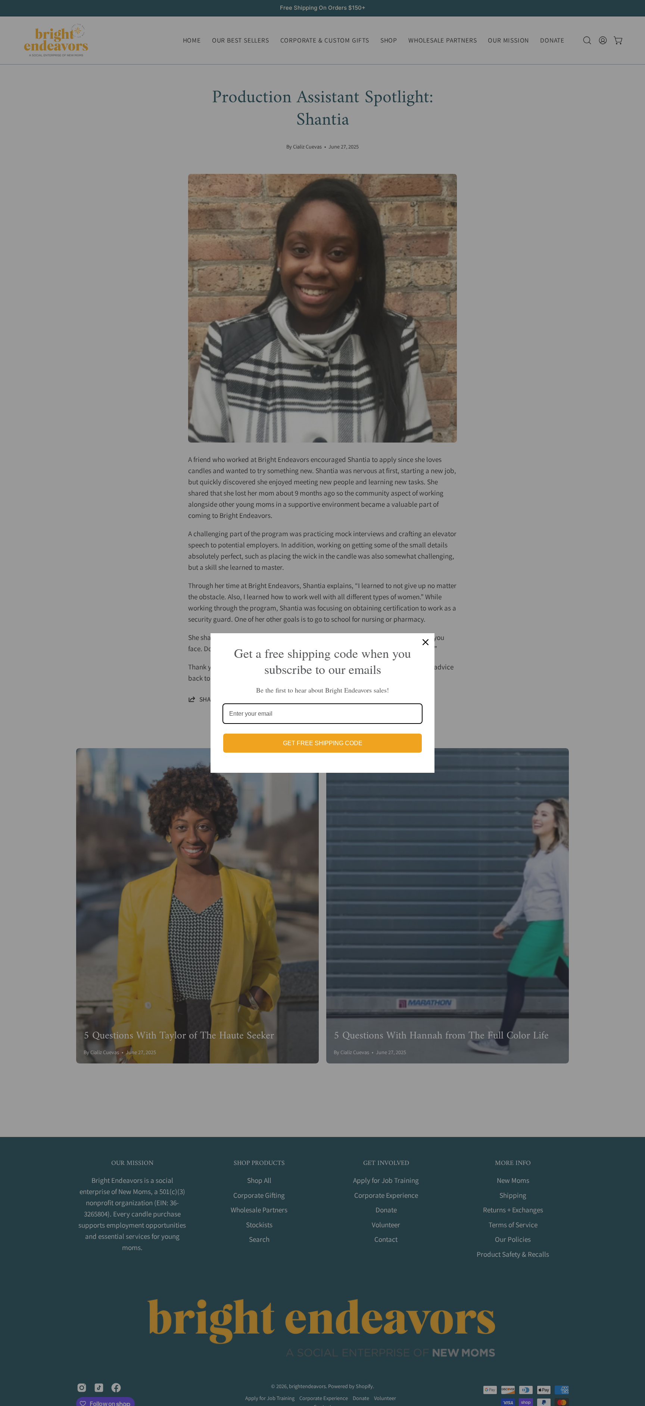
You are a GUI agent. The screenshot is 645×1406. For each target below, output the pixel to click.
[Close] (425, 642)
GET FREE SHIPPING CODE (322, 743)
